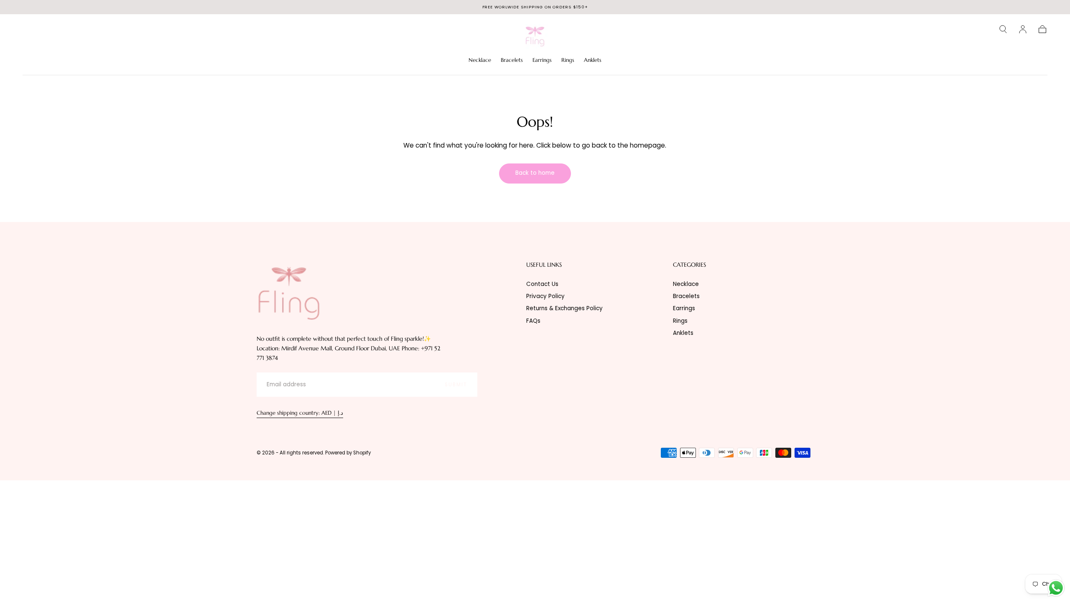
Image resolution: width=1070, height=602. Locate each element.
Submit (456, 384)
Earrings (542, 60)
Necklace (480, 60)
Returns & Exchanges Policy (564, 308)
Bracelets (512, 60)
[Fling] (289, 292)
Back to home (535, 173)
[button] (1003, 29)
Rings (567, 60)
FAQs (533, 321)
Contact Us (542, 284)
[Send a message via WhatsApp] (1056, 588)
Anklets (592, 60)
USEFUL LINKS (544, 264)
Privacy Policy (545, 296)
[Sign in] (1023, 29)
